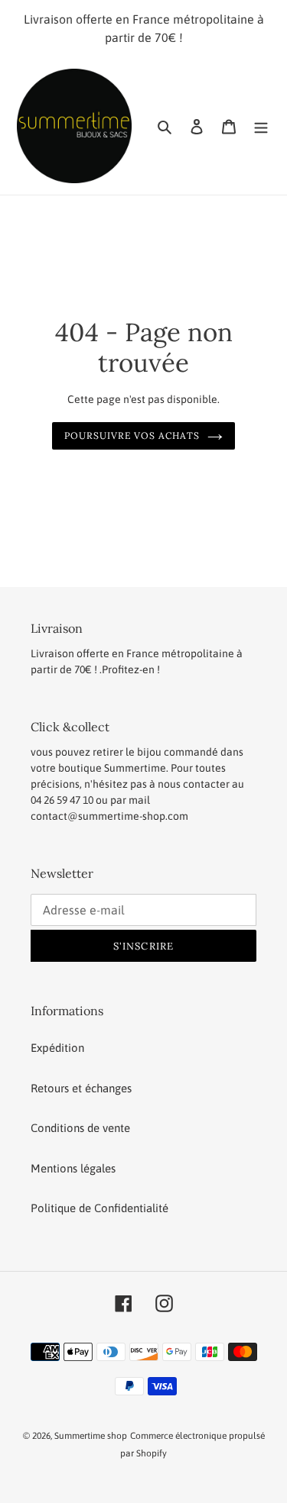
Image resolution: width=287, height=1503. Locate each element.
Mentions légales (73, 1168)
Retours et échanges (81, 1088)
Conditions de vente (80, 1127)
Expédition (57, 1047)
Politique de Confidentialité (99, 1207)
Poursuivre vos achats (132, 435)
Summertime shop (90, 1435)
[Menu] (261, 126)
